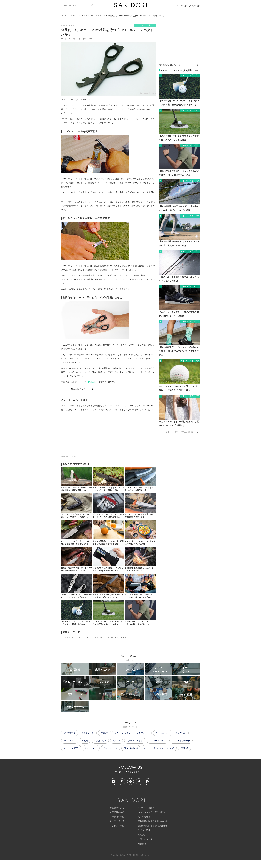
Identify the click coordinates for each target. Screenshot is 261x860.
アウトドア (87, 39)
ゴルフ (105, 733)
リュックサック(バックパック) (160, 748)
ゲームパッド (163, 733)
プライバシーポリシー (148, 839)
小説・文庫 (101, 740)
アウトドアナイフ (68, 39)
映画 (86, 740)
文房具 (123, 637)
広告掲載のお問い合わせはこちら (172, 65)
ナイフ (95, 637)
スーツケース (111, 748)
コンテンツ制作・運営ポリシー (152, 812)
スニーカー (91, 748)
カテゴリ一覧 (118, 817)
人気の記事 (194, 5)
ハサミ (79, 39)
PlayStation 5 (131, 748)
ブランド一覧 (118, 826)
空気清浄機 (70, 733)
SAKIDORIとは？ (146, 808)
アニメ (117, 740)
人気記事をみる (117, 812)
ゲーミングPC (71, 748)
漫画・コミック (135, 740)
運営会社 (142, 843)
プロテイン (89, 733)
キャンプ (102, 637)
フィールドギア (113, 637)
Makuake (92, 382)
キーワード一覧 (117, 821)
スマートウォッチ (181, 740)
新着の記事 (181, 5)
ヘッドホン (70, 740)
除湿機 (185, 748)
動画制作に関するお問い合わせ (152, 826)
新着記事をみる (117, 808)
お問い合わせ (144, 817)
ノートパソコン (123, 733)
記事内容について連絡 (69, 456)
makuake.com (149, 93)
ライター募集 (144, 830)
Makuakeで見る (78, 389)
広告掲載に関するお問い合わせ (152, 821)
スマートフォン (158, 740)
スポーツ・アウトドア (145, 25)
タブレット (144, 733)
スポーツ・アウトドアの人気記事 (179, 432)
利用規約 (142, 834)
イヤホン (182, 733)
